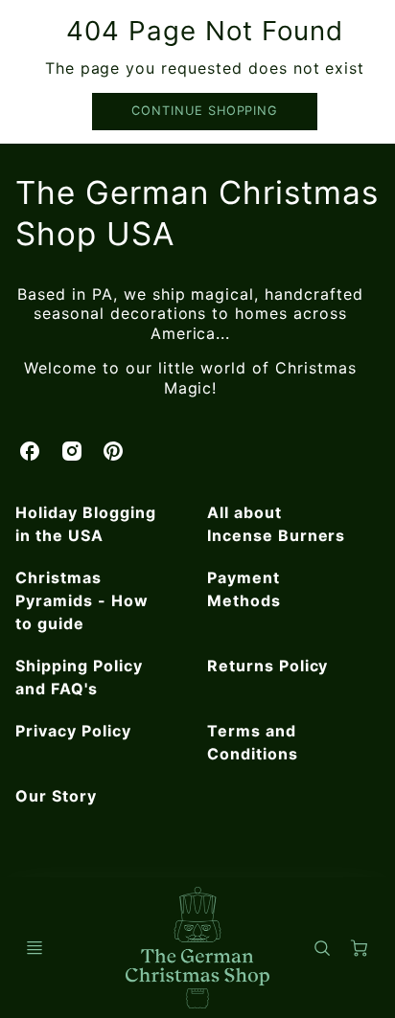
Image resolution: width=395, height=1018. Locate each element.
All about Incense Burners (276, 524)
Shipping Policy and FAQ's (78, 677)
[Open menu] (34, 948)
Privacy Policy (72, 730)
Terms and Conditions (252, 742)
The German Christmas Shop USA (196, 213)
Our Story (56, 795)
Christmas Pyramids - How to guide (81, 600)
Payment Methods (244, 589)
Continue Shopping (204, 110)
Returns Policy (267, 665)
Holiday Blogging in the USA (85, 524)
